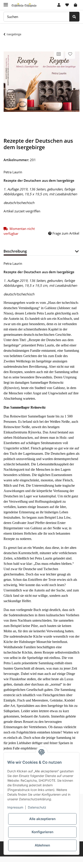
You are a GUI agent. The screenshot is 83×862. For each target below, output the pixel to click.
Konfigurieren (42, 832)
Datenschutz (37, 807)
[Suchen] (74, 17)
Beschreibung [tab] (15, 251)
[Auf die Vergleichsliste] (59, 54)
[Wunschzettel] (67, 4)
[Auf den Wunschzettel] (70, 54)
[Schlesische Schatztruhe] (24, 5)
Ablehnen (42, 845)
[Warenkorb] (75, 4)
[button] (59, 4)
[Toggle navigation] (6, 3)
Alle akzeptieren (42, 819)
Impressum (15, 807)
